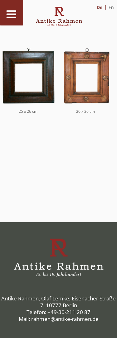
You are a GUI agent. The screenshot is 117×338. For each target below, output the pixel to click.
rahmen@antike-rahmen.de (65, 318)
